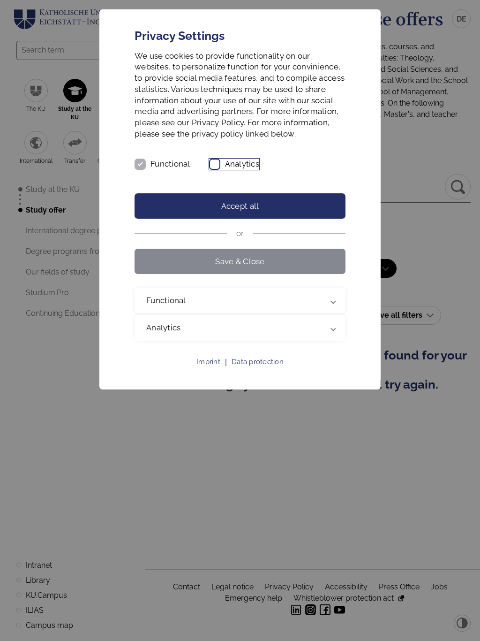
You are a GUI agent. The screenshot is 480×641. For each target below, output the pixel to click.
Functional (170, 163)
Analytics (242, 163)
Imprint (208, 373)
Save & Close (239, 261)
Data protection (258, 373)
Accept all (240, 206)
